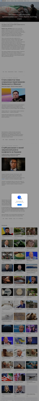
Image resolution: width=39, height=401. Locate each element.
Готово (19, 204)
